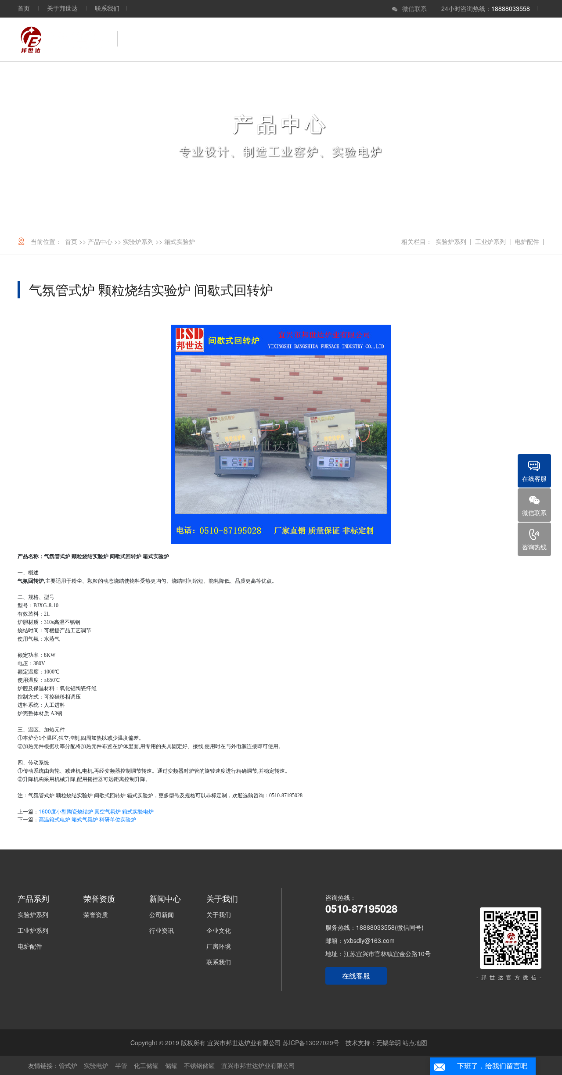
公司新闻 (161, 914)
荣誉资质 (356, 39)
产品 (308, 39)
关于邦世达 (62, 8)
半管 (121, 1065)
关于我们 (218, 914)
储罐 (171, 1065)
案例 (403, 39)
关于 (524, 39)
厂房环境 (218, 946)
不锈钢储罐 (199, 1065)
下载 (443, 39)
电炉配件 (527, 241)
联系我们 (107, 8)
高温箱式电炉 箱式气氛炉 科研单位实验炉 (87, 819)
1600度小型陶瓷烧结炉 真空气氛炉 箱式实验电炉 (96, 811)
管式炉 (68, 1065)
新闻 (484, 39)
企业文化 (218, 930)
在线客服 (356, 976)
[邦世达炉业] (64, 39)
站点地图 (415, 1042)
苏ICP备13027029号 (311, 1042)
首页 (24, 8)
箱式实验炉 (179, 241)
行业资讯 (161, 930)
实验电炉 (96, 1065)
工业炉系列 (490, 241)
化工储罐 (146, 1065)
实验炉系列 (138, 241)
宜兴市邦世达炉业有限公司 (258, 1065)
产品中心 (100, 241)
